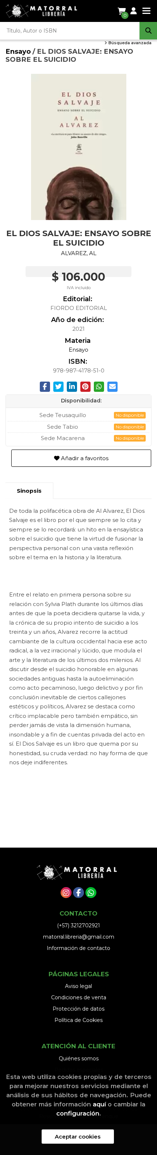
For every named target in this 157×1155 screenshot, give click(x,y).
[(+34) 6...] (90, 892)
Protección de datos (78, 1009)
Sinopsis (29, 490)
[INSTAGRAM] (66, 892)
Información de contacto (78, 948)
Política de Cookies (78, 1020)
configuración (77, 1113)
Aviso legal (78, 986)
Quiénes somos (79, 1058)
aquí (99, 1104)
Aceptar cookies (77, 1136)
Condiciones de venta (78, 997)
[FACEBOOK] (78, 892)
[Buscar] (148, 30)
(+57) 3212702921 (78, 925)
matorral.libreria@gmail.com (78, 937)
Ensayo (18, 51)
